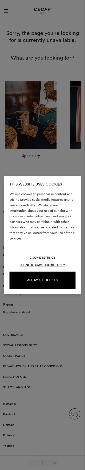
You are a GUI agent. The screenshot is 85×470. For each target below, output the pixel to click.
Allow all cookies (42, 280)
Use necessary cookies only (42, 265)
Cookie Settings (42, 257)
